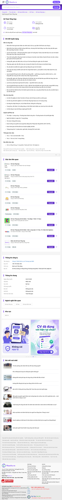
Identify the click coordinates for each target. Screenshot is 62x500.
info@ (8, 475)
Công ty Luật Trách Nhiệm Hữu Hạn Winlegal (20, 165)
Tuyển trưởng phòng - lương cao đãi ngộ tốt (34, 438)
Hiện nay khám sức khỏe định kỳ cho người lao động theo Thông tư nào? (31, 412)
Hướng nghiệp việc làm (32, 477)
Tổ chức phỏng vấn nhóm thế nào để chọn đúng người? (27, 365)
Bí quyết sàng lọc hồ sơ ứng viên (24, 456)
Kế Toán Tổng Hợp (27, 32)
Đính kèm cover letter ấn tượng (23, 452)
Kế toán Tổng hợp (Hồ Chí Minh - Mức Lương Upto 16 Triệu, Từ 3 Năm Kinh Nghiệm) (32, 230)
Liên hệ (43, 464)
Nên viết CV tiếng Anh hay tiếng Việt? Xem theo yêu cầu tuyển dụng (30, 389)
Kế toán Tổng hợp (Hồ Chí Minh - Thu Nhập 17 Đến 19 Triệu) (26, 219)
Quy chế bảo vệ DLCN (46, 477)
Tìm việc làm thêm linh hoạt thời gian (44, 440)
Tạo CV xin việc (53, 456)
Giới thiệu (29, 464)
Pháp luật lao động (31, 468)
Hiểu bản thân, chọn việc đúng (9, 459)
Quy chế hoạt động (46, 469)
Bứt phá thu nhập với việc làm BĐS (43, 150)
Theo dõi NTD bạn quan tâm (22, 447)
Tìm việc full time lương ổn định (9, 442)
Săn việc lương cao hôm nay (8, 447)
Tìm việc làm (12, 12)
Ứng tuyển (51, 170)
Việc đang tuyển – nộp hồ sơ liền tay (26, 150)
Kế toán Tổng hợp (15, 175)
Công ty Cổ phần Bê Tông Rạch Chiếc (19, 209)
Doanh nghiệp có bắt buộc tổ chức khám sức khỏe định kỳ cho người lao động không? (34, 420)
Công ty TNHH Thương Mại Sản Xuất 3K (19, 220)
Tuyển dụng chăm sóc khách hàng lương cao (27, 454)
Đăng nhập (56, 2)
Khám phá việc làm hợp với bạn (50, 447)
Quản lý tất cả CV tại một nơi (23, 449)
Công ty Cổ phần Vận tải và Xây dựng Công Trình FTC (22, 176)
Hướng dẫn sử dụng (46, 466)
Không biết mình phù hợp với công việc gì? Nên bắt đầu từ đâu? (29, 377)
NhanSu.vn (13, 2)
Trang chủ (4, 12)
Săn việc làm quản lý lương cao (10, 150)
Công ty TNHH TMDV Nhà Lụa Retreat (19, 187)
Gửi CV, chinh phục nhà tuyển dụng (38, 449)
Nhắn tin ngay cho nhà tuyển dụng (38, 442)
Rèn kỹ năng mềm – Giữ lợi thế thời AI (41, 456)
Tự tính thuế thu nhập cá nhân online (24, 445)
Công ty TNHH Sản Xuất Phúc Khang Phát (20, 242)
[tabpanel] (16, 337)
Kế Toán (32, 12)
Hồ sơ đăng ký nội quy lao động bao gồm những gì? (26, 371)
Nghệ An (7, 315)
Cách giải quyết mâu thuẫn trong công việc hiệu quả (26, 428)
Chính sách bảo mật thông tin (48, 475)
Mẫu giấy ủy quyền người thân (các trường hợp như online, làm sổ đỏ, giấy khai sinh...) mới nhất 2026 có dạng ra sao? (36, 397)
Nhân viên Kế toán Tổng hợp (18, 241)
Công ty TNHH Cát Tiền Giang (17, 198)
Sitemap (44, 468)
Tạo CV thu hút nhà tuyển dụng (9, 456)
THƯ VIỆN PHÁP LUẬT (37, 487)
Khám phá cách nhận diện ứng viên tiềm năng (48, 454)
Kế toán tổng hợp (40, 12)
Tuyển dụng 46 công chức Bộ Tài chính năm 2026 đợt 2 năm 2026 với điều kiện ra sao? (35, 404)
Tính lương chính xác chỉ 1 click (40, 445)
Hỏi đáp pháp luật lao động (33, 478)
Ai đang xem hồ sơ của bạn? (36, 447)
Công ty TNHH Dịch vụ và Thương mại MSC (23, 261)
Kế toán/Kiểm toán (22, 12)
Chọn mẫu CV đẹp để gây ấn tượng (39, 452)
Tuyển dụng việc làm (31, 475)
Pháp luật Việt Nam (31, 466)
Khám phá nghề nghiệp (32, 469)
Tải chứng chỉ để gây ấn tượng (8, 452)
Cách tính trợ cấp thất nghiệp (8, 445)
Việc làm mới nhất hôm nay (23, 442)
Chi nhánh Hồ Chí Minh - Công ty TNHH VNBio (21, 231)
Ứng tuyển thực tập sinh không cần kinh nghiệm (12, 438)
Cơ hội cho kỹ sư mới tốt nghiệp (9, 454)
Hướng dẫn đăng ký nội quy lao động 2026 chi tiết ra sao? (27, 383)
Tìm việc (56, 7)
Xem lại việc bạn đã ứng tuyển (8, 449)
